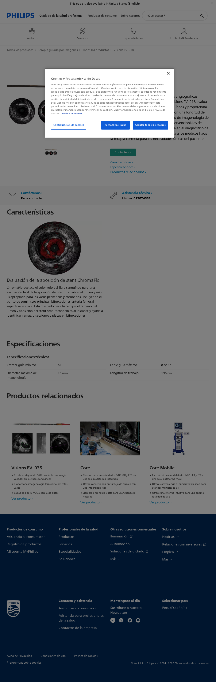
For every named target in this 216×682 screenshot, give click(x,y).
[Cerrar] (168, 73)
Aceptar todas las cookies (150, 125)
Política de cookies (72, 113)
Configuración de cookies (68, 125)
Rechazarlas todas (115, 125)
